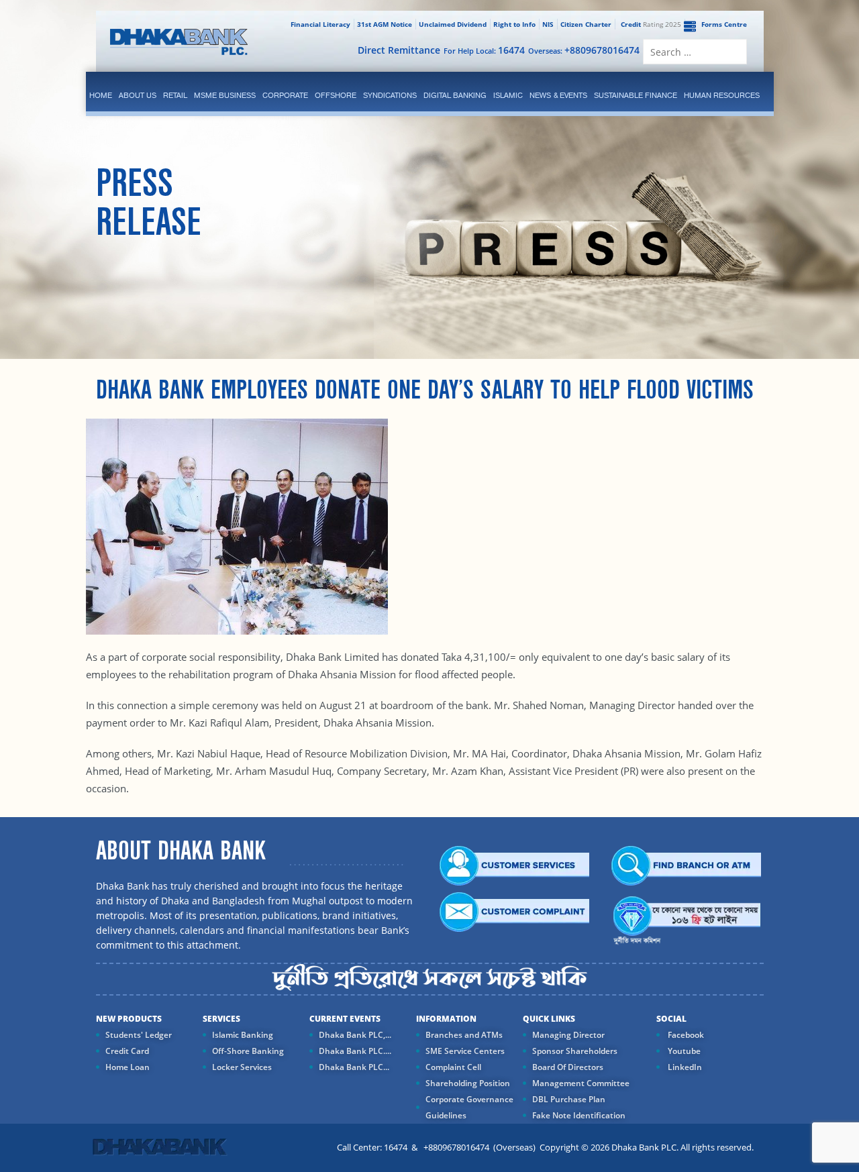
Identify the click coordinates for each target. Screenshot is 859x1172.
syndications (390, 95)
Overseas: (584, 50)
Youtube (683, 1051)
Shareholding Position (467, 1083)
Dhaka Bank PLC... (354, 1067)
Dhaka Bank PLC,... (355, 1035)
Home (100, 95)
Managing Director (568, 1035)
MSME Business (225, 95)
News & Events (558, 95)
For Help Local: (484, 50)
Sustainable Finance (635, 95)
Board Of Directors (567, 1067)
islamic (508, 95)
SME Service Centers (465, 1051)
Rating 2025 (651, 24)
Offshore (335, 95)
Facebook (685, 1035)
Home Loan (127, 1067)
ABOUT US (137, 95)
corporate (285, 95)
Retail (175, 95)
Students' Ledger (138, 1035)
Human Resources (722, 95)
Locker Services (242, 1067)
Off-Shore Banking (248, 1051)
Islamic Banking (242, 1035)
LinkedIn (684, 1067)
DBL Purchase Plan (568, 1099)
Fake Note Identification (578, 1115)
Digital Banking (455, 95)
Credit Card (127, 1051)
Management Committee (580, 1083)
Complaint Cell (453, 1067)
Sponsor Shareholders (574, 1051)
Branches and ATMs (464, 1035)
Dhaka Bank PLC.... (355, 1051)
